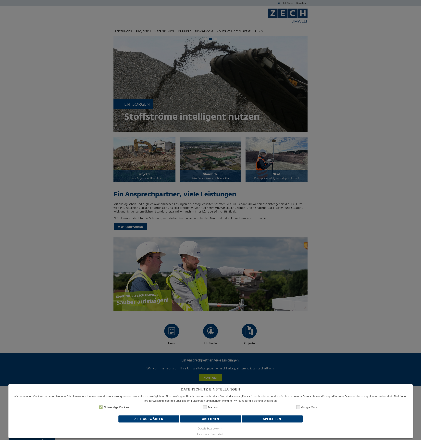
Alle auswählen (148, 419)
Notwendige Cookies (116, 407)
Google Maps (309, 407)
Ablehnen (210, 419)
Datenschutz (217, 434)
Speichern (272, 419)
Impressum (203, 434)
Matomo (213, 407)
